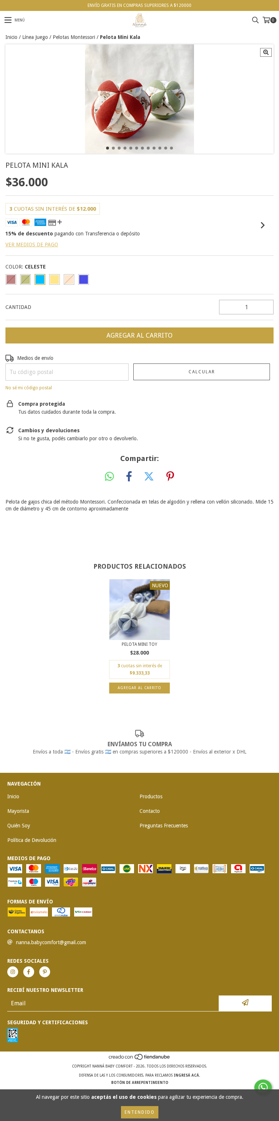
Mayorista (18, 811)
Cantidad (18, 307)
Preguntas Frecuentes (164, 825)
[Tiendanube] (139, 1059)
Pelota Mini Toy (139, 644)
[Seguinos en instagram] (12, 971)
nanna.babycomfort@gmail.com (51, 942)
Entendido (140, 1112)
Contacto (150, 811)
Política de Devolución (31, 840)
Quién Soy (18, 825)
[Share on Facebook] (129, 476)
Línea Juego (35, 37)
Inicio (11, 37)
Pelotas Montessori (74, 37)
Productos (151, 796)
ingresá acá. (187, 1075)
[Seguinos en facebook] (28, 971)
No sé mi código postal (28, 387)
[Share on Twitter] (149, 476)
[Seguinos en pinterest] (44, 971)
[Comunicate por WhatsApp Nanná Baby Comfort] (263, 1088)
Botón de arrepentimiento (139, 1083)
